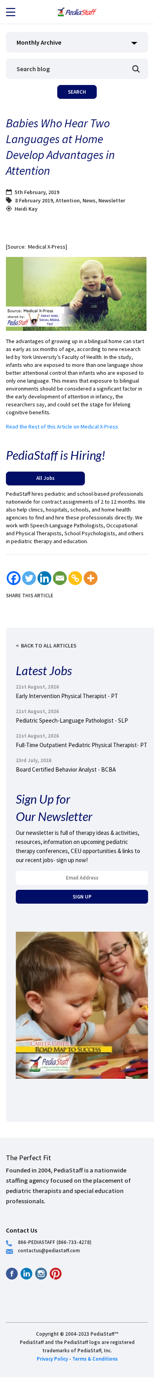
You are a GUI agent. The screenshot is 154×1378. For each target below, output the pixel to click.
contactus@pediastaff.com (49, 1250)
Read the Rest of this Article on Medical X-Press (62, 426)
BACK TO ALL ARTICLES (49, 645)
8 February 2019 (34, 200)
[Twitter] (29, 578)
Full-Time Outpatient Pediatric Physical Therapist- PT (81, 745)
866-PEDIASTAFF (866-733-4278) (55, 1242)
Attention (68, 200)
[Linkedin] (44, 578)
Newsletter (111, 200)
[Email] (60, 578)
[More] (91, 578)
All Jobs (45, 478)
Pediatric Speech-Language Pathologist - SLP (72, 720)
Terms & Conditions (95, 1358)
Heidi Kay (26, 208)
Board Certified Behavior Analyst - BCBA (66, 769)
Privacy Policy (52, 1358)
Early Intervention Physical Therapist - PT (67, 696)
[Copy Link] (75, 578)
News (89, 200)
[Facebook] (14, 578)
